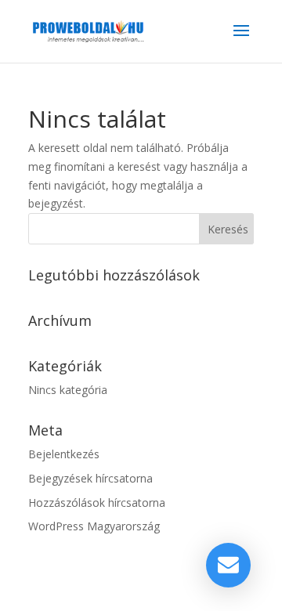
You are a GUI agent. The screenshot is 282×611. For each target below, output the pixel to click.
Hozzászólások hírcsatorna (96, 502)
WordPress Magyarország (94, 526)
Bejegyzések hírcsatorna (90, 478)
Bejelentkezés (63, 453)
